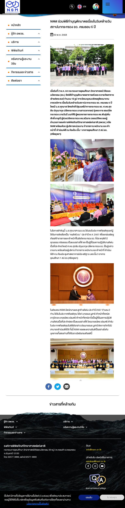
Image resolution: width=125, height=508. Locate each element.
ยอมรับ (89, 497)
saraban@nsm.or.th (96, 461)
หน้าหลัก (16, 25)
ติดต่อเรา (16, 80)
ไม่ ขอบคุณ (112, 497)
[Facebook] (48, 386)
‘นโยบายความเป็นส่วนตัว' (37, 504)
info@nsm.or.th (93, 450)
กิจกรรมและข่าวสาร (22, 72)
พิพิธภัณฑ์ (17, 50)
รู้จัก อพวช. (17, 33)
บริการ (15, 42)
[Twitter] (57, 386)
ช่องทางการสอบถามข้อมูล (96, 488)
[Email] (66, 386)
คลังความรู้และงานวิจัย (21, 61)
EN (84, 6)
